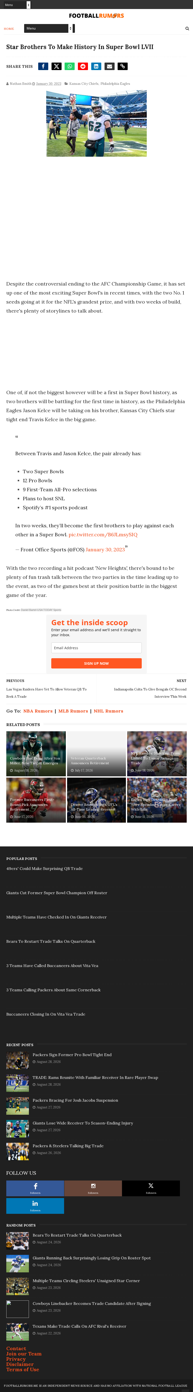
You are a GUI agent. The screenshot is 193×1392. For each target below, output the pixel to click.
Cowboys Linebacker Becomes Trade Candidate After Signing (92, 1303)
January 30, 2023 (105, 549)
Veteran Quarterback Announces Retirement (90, 761)
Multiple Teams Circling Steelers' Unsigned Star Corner (86, 1280)
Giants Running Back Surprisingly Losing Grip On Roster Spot (92, 1257)
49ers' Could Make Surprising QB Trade (44, 868)
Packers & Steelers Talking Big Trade (68, 1145)
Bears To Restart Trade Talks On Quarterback (50, 941)
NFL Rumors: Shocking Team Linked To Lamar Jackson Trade (155, 758)
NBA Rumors (38, 711)
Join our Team (24, 1353)
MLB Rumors (73, 711)
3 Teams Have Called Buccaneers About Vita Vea (52, 965)
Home (9, 29)
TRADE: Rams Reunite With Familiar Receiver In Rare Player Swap (95, 1077)
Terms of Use (22, 1369)
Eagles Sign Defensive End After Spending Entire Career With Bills (156, 804)
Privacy (16, 1359)
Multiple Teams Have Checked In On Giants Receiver (56, 916)
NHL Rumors (108, 711)
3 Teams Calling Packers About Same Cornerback (53, 989)
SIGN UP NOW (96, 663)
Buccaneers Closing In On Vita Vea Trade (45, 1014)
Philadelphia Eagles (115, 84)
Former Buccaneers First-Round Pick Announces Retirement (32, 804)
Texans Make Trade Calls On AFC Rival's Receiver (79, 1326)
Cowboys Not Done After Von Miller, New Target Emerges (35, 761)
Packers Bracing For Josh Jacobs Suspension (75, 1100)
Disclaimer (20, 1364)
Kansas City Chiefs (84, 84)
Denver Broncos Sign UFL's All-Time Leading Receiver (94, 807)
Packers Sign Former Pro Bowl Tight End (72, 1054)
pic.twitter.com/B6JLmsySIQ (103, 534)
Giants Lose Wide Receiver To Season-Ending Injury (83, 1122)
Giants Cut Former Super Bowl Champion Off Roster (56, 892)
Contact (16, 1348)
